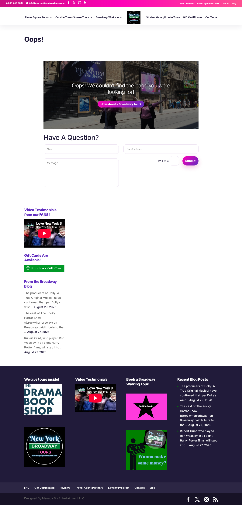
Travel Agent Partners (208, 3)
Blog (234, 3)
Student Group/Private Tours (163, 17)
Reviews (190, 3)
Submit (190, 161)
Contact (226, 3)
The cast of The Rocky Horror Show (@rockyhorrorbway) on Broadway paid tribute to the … (44, 322)
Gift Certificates (192, 17)
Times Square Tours (37, 17)
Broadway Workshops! (109, 17)
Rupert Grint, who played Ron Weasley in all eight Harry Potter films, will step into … (44, 342)
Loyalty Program (119, 487)
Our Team (211, 17)
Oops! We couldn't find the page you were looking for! (121, 88)
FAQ (182, 3)
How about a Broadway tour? (121, 104)
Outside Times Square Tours (72, 17)
